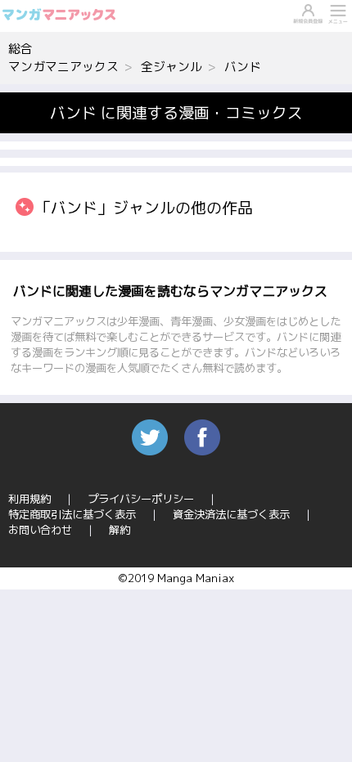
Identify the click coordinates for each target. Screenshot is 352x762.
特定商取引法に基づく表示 (72, 514)
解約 (119, 529)
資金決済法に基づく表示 (231, 514)
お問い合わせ (40, 529)
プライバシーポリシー (141, 498)
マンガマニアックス (63, 66)
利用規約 (29, 498)
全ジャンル (171, 66)
